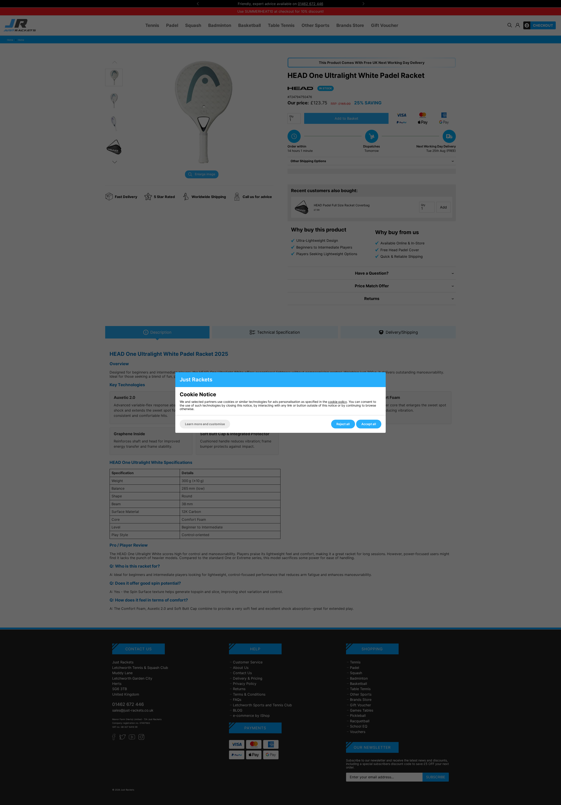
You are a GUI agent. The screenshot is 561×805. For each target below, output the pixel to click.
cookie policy (337, 401)
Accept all (368, 424)
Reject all (343, 424)
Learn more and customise (205, 424)
